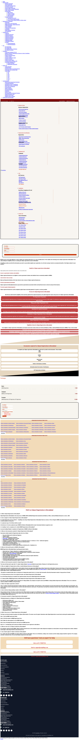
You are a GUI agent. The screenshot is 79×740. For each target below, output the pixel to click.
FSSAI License (21, 139)
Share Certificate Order (23, 141)
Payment (2, 670)
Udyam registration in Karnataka (37, 427)
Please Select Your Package (7, 411)
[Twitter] (4, 695)
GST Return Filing (8, 47)
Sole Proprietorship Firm (23, 109)
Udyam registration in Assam (37, 423)
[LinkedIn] (11, 695)
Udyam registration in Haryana (49, 425)
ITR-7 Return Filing (22, 237)
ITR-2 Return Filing (22, 228)
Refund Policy (3, 663)
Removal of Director (8, 54)
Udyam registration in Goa (21, 425)
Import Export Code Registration (11, 23)
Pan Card (29, 564)
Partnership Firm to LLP (11, 18)
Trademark (7, 33)
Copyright (7, 42)
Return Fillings (7, 71)
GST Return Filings (22, 178)
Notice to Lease (8, 92)
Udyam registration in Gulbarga (19, 503)
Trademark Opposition (9, 39)
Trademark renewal (8, 40)
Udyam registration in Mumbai (19, 464)
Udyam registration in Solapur (45, 468)
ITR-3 (8, 75)
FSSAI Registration (8, 25)
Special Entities (8, 11)
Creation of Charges (8, 58)
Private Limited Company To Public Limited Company (28, 128)
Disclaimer (2, 672)
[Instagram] (6, 695)
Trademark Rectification (23, 158)
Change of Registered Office (24, 195)
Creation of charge (22, 199)
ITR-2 (8, 74)
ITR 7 (8, 79)
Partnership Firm (22, 110)
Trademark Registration (9, 34)
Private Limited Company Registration (12, 9)
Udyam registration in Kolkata (6, 470)
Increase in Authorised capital (10, 57)
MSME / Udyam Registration (24, 138)
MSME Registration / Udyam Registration (12, 24)
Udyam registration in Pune (6, 503)
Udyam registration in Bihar (49, 423)
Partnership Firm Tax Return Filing (11, 70)
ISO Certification (8, 31)
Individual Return (8, 67)
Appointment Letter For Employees (11, 84)
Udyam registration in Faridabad (20, 466)
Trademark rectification (9, 36)
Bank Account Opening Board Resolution (12, 82)
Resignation (7, 90)
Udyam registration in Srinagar (45, 470)
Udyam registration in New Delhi (6, 466)
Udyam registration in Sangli (45, 464)
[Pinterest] (9, 695)
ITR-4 (8, 76)
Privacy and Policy (3, 665)
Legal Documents (6, 81)
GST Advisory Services (9, 50)
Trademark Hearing (22, 159)
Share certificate (8, 26)
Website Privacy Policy (9, 95)
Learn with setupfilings (4, 673)
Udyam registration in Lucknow (32, 468)
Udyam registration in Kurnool (31, 464)
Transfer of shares (8, 56)
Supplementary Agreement (12, 64)
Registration (7, 22)
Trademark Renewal (22, 162)
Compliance (21, 188)
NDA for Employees (8, 88)
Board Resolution (8, 87)
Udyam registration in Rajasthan (50, 431)
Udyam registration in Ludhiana (32, 466)
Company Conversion (9, 16)
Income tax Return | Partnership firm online (27, 220)
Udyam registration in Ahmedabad (7, 472)
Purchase (4, 416)
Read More (3, 433)
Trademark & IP (5, 32)
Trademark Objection (9, 35)
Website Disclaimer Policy (10, 94)
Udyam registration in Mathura (6, 505)
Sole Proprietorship (8, 4)
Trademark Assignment (9, 37)
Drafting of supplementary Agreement (26, 209)
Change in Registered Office (10, 55)
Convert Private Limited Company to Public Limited (16, 20)
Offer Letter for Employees (10, 86)
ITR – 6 (8, 78)
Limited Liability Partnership (10, 8)
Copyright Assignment (11, 44)
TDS (8, 73)
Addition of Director (22, 192)
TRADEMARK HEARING (9, 41)
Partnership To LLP (22, 125)
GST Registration (8, 46)
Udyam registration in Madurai (31, 470)
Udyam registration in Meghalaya (38, 429)
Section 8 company (10, 14)
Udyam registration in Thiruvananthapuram (47, 472)
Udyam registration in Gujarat (37, 425)
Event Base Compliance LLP (10, 62)
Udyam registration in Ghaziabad (20, 470)
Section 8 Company (22, 121)
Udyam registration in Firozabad (20, 468)
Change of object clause (9, 60)
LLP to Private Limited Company (13, 19)
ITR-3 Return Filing (22, 230)
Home (4, 1)
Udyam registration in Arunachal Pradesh (23, 423)
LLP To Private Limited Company (25, 126)
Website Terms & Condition (10, 96)
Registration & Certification (7, 21)
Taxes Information (8, 66)
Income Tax (5, 65)
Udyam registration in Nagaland (6, 431)
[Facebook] (1, 695)
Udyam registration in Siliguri (45, 466)
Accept (1, 739)
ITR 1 (8, 72)
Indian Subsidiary (10, 15)
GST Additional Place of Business (11, 49)
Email (5, 250)
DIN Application (21, 207)
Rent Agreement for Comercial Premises (12, 93)
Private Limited (43, 569)
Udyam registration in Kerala (49, 427)
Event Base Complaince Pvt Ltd (11, 52)
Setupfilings (37, 733)
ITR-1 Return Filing (22, 225)
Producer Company (10, 13)
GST (3, 45)
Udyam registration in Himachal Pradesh (8, 427)
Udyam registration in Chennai (6, 464)
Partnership (5, 538)
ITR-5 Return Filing (22, 233)
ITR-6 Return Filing (22, 235)
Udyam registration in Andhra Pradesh (8, 423)
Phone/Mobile (6, 248)
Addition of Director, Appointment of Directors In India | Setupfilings (17, 53)
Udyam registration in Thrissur (19, 505)
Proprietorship (21, 219)
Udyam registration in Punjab (37, 431)
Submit (40, 254)
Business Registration (9, 3)
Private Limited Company (23, 115)
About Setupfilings (3, 661)
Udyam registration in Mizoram (50, 429)
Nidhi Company (10, 12)
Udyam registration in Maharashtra (22, 431)
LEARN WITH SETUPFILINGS (8, 97)
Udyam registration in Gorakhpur (20, 472)
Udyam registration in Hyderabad (7, 468)
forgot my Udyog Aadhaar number (52, 593)
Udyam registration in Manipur (21, 429)
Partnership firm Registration (10, 5)
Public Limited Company (9, 10)
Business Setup (5, 2)
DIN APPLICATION (10, 63)
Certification (7, 29)
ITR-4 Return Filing (22, 232)
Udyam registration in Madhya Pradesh (8, 429)
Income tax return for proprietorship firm (12, 68)
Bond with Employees (9, 89)
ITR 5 (8, 77)
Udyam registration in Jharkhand (22, 427)
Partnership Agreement (9, 83)
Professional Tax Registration (10, 28)
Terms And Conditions (4, 666)
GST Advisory (21, 182)
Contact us (2, 706)
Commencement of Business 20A (11, 61)
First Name (6, 246)
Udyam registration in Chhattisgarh (7, 425)
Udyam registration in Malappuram (32, 472)
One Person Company (9, 7)
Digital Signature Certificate (10, 30)
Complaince (5, 51)
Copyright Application (11, 43)
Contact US (2, 668)
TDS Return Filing (22, 226)
